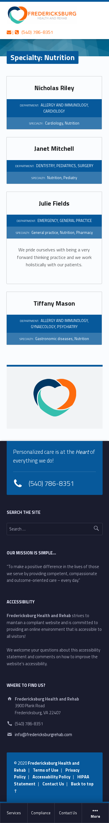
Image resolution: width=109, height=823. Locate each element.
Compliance (41, 813)
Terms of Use (45, 770)
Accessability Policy (51, 777)
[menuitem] (14, 813)
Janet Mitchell (54, 148)
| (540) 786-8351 (32, 32)
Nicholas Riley (54, 88)
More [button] (95, 817)
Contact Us (68, 813)
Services (14, 813)
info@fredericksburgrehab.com (43, 734)
